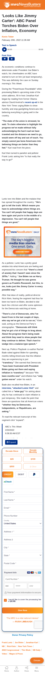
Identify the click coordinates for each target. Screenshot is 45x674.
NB (3, 646)
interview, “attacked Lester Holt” (18, 388)
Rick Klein (11, 646)
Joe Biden (19, 642)
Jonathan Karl (32, 642)
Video (4, 654)
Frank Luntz (7, 642)
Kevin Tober (8, 37)
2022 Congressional (10, 650)
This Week (26, 650)
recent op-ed (31, 102)
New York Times (25, 646)
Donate (37, 660)
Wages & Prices (16, 654)
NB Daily (36, 650)
